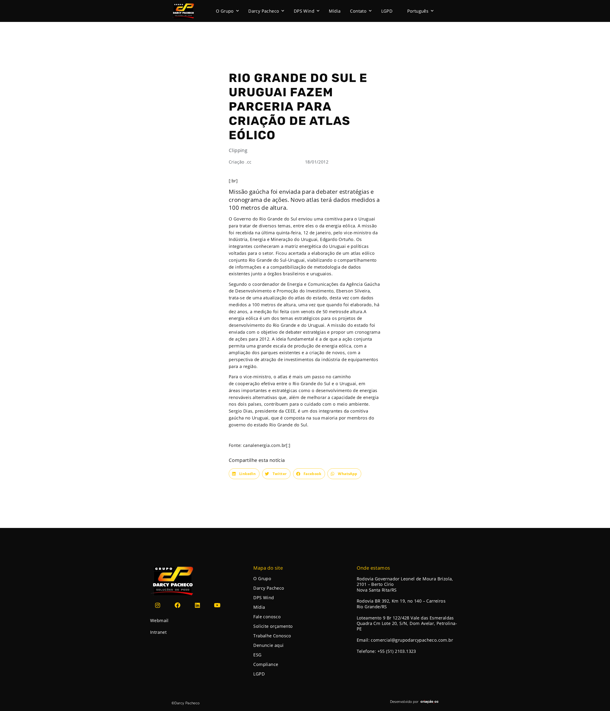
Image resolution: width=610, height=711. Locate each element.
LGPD (387, 11)
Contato (358, 11)
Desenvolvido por (404, 702)
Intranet (158, 632)
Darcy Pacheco (263, 11)
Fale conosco (267, 616)
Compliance (265, 664)
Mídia (335, 11)
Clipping (238, 150)
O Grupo (225, 11)
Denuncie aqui (268, 645)
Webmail (159, 620)
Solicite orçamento (273, 626)
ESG (257, 655)
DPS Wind (304, 11)
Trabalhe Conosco (272, 636)
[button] (244, 473)
